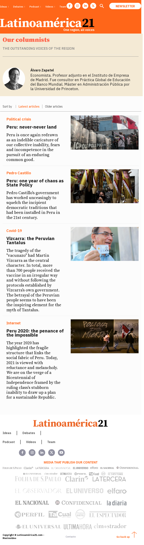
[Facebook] (70, 6)
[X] (93, 6)
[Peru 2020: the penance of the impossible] (105, 336)
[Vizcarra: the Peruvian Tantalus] (105, 244)
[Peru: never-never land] (105, 132)
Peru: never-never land (31, 127)
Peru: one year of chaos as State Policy (35, 183)
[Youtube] (61, 452)
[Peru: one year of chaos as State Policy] (105, 186)
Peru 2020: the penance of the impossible (35, 333)
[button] (101, 6)
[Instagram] (77, 6)
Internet (13, 323)
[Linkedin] (85, 6)
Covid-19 (14, 231)
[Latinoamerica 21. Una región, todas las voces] (70, 423)
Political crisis (18, 119)
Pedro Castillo (18, 173)
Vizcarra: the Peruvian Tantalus (30, 240)
